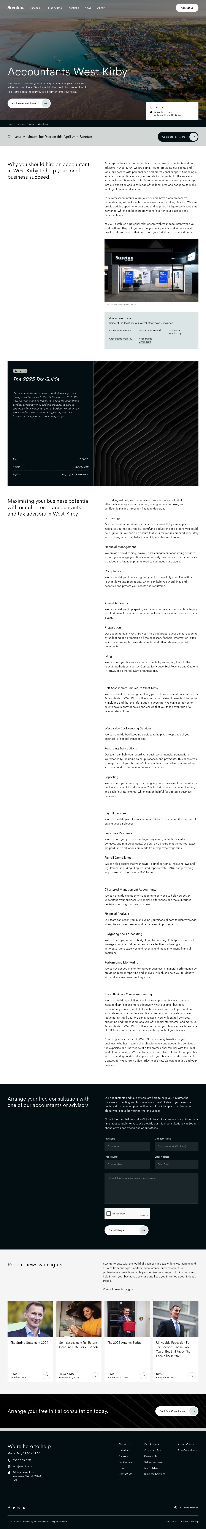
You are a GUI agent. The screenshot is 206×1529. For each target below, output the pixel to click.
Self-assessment (154, 1462)
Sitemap (194, 1521)
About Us (124, 1444)
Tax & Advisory (153, 1468)
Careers (123, 1456)
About (101, 7)
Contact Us (187, 7)
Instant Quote (185, 1444)
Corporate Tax (152, 1450)
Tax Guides (125, 1462)
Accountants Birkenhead (145, 340)
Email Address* (162, 1156)
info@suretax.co (23, 1466)
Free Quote (55, 7)
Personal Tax (151, 1456)
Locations (73, 7)
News (88, 7)
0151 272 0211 (161, 107)
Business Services (154, 1474)
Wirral (31, 124)
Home (10, 124)
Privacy (184, 1521)
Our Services (151, 1444)
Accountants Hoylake (120, 330)
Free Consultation (187, 1450)
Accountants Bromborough (176, 332)
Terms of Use (172, 1521)
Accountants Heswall (150, 330)
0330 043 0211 (22, 1460)
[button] (36, 8)
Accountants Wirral (130, 198)
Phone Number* (112, 1156)
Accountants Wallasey (120, 338)
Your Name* (110, 1138)
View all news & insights (118, 1289)
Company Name (163, 1138)
